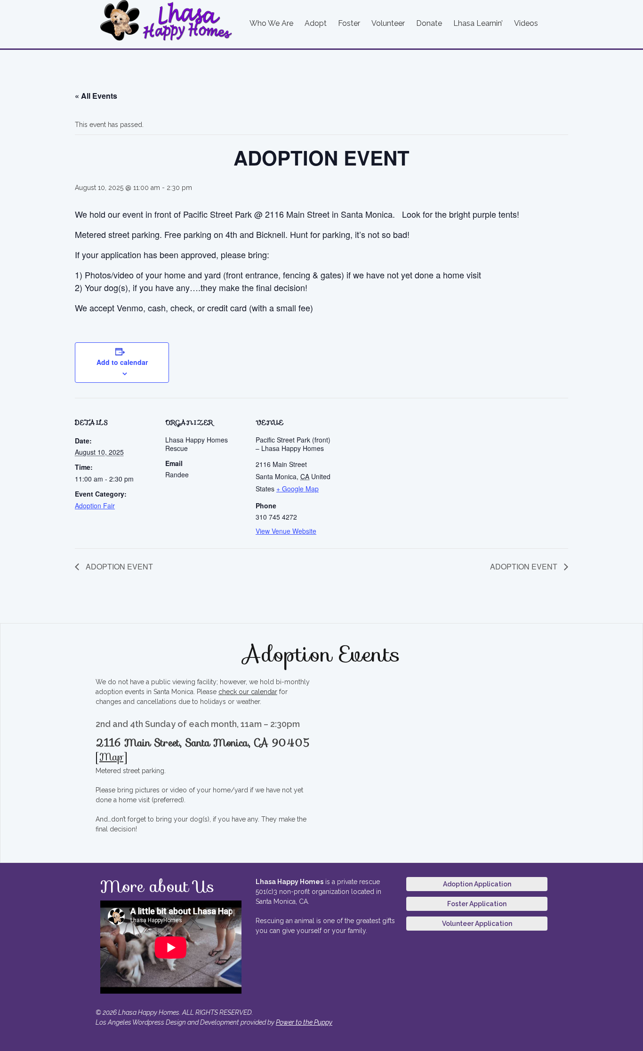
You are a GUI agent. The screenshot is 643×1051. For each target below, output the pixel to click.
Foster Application (476, 904)
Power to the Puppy (304, 1022)
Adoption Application (477, 884)
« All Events (96, 95)
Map (111, 757)
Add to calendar (122, 362)
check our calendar (247, 691)
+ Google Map (297, 488)
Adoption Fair (95, 505)
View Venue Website (286, 531)
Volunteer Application (477, 923)
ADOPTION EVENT (118, 566)
